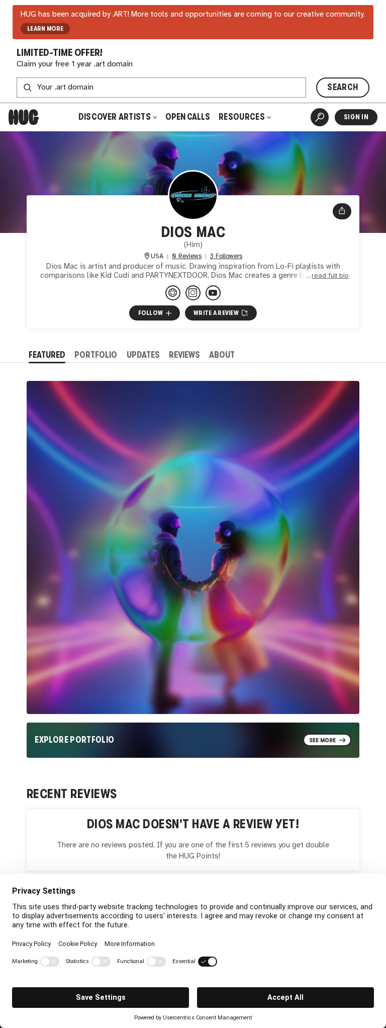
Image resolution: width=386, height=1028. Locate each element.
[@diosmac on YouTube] (213, 292)
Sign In (356, 117)
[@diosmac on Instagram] (193, 292)
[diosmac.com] (172, 292)
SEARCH (342, 87)
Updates (143, 355)
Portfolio (95, 355)
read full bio (330, 275)
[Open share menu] (342, 211)
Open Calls (187, 117)
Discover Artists (114, 117)
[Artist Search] (320, 117)
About (222, 355)
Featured (47, 355)
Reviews (184, 355)
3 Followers (226, 256)
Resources (242, 117)
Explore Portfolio (74, 740)
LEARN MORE (45, 28)
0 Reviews (187, 256)
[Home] (24, 117)
